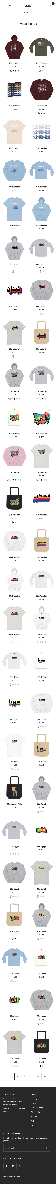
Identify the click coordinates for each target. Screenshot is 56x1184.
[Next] (44, 1076)
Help (32, 1125)
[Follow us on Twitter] (13, 1166)
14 (38, 1076)
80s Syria (42, 635)
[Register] (46, 1148)
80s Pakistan (14, 391)
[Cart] (51, 4)
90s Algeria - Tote (14, 804)
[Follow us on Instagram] (19, 1166)
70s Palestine (41, 148)
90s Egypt (41, 804)
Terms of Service (37, 1108)
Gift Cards (34, 1117)
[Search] (10, 5)
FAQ (32, 1121)
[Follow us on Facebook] (6, 1166)
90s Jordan (41, 931)
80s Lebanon (14, 264)
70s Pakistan (14, 63)
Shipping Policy (36, 1099)
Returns (33, 1103)
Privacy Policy (36, 1112)
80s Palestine (41, 515)
